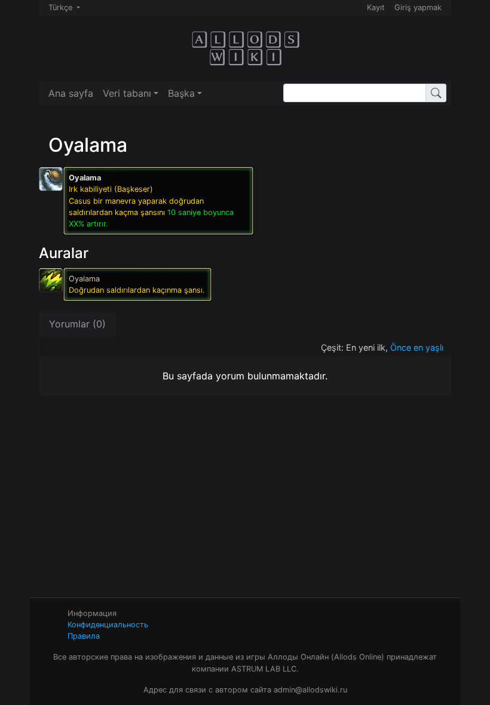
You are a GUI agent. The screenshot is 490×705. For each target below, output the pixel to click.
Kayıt (376, 7)
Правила (84, 636)
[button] (130, 93)
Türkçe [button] (61, 7)
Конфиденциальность (108, 624)
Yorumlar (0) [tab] (77, 324)
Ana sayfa (70, 93)
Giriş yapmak (418, 7)
